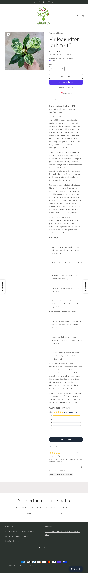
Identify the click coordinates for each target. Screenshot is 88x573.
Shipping (52, 54)
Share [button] (54, 99)
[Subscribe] (60, 513)
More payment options (66, 87)
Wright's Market (19, 566)
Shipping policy (78, 566)
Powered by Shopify (31, 566)
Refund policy (54, 566)
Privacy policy (43, 566)
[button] (4, 16)
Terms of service (66, 566)
